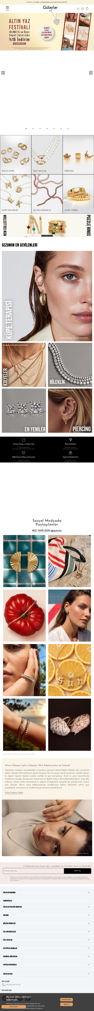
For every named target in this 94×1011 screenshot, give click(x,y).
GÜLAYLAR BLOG (8, 974)
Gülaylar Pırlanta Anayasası (12, 907)
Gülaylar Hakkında (9, 892)
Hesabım (6, 915)
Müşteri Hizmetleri (9, 923)
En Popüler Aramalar (10, 948)
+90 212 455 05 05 (13, 985)
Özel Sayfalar (7, 940)
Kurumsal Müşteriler (10, 956)
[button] (26, 131)
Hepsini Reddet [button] (66, 999)
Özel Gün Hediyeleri (9, 932)
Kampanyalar (7, 901)
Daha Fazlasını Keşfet (14, 793)
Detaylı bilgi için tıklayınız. (34, 1008)
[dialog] (47, 1002)
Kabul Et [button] (66, 1004)
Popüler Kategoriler (10, 965)
